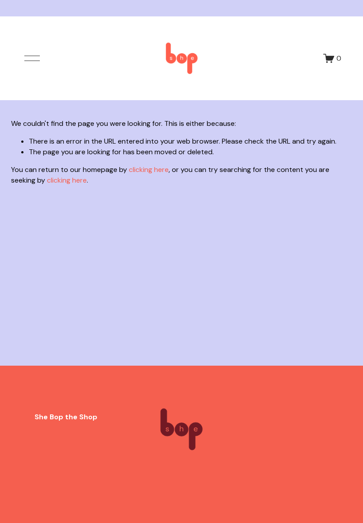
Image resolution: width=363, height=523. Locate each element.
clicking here (149, 169)
